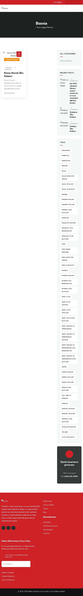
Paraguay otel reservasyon (67, 229)
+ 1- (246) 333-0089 (69, 476)
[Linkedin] (13, 528)
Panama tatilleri (68, 204)
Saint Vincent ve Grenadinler (68, 327)
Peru (63, 244)
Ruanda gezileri (68, 275)
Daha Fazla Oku (9, 93)
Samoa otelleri (68, 377)
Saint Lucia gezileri (66, 303)
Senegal (65, 403)
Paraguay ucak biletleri (67, 237)
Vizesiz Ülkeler (12, 59)
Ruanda (65, 270)
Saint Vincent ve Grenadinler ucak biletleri (69, 359)
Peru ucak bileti (68, 265)
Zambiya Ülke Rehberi (73, 128)
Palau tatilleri (67, 184)
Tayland (65, 432)
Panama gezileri (68, 199)
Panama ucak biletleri (67, 211)
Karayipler (66, 160)
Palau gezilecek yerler (68, 177)
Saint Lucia (66, 296)
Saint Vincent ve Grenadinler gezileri (68, 337)
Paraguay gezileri (69, 223)
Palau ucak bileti (68, 189)
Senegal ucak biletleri (67, 420)
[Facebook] (69, 2)
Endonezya (66, 150)
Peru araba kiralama (66, 251)
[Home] (5, 8)
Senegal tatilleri (68, 413)
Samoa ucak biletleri (66, 389)
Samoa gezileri (67, 372)
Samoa (64, 367)
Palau (64, 171)
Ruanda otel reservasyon (67, 282)
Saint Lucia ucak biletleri (68, 319)
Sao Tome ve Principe (66, 397)
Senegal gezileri (68, 408)
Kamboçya (65, 155)
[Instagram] (73, 2)
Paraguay (65, 218)
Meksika (65, 166)
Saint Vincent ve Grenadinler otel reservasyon (69, 348)
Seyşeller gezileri (69, 427)
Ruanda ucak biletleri (67, 290)
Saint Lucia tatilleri (66, 311)
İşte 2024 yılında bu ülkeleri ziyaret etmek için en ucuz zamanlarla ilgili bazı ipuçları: (74, 93)
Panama (64, 194)
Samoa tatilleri (68, 382)
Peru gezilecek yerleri (67, 259)
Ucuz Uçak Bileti (68, 437)
